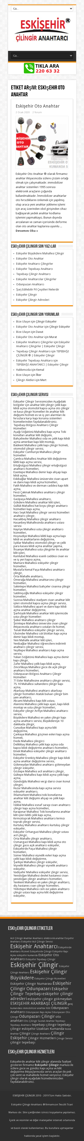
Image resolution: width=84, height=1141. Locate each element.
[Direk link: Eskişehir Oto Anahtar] (42, 142)
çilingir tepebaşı (22, 1042)
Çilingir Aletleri (25, 380)
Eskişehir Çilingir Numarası (31, 984)
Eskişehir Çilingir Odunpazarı (40, 986)
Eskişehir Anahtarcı (34, 946)
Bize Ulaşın (23, 321)
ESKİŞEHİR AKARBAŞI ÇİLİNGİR (38, 1003)
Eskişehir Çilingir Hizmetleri (50, 978)
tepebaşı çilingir (44, 1025)
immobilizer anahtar (34, 1008)
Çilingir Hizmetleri (42, 1038)
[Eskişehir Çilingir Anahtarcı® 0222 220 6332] (42, 39)
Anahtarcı (38, 938)
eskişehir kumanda (27, 955)
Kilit (48, 1008)
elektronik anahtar (54, 938)
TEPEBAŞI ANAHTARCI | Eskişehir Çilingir (42, 364)
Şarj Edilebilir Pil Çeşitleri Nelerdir (37, 289)
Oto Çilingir (30, 1021)
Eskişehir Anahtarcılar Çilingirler (36, 279)
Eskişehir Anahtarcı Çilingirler (34, 263)
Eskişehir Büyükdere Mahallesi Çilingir (40, 253)
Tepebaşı (60, 1021)
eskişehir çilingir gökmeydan (50, 999)
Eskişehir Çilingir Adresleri (32, 299)
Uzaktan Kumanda (50, 1029)
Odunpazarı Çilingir (37, 1016)
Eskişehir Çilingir (26, 294)
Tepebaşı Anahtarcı (20, 1025)
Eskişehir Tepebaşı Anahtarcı (34, 269)
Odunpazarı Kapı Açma (38, 1012)
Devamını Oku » (27, 230)
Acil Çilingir (16, 938)
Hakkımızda (23, 369)
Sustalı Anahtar (46, 1021)
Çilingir (24, 1033)
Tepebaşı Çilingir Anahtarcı (33, 274)
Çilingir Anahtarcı (40, 1033)
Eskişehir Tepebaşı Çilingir (40, 959)
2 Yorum (37, 112)
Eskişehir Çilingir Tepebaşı (39, 991)
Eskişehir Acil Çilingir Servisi (37, 941)
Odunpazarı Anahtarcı (30, 284)
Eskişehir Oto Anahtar (38, 106)
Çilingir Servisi (64, 1038)
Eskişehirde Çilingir (41, 951)
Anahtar (28, 938)
